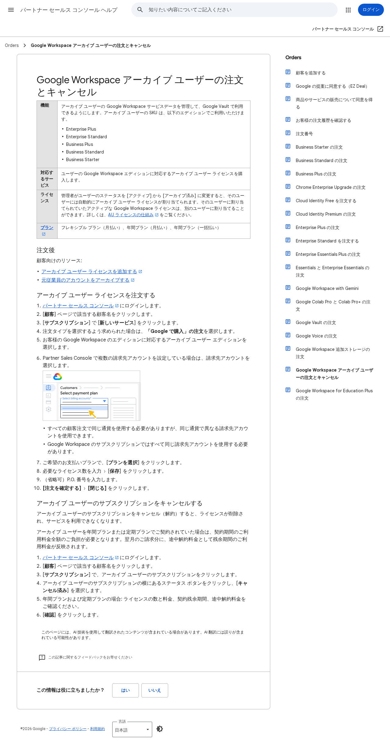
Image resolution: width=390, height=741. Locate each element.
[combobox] (243, 10)
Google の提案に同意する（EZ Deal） (333, 86)
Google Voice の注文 (316, 336)
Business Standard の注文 (321, 160)
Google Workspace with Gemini (327, 288)
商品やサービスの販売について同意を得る (334, 103)
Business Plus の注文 (316, 174)
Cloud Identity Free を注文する (326, 200)
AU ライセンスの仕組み (131, 214)
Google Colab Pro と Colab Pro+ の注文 (333, 305)
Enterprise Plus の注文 (317, 227)
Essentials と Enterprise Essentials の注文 (332, 271)
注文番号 (304, 133)
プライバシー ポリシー (68, 728)
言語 (122, 721)
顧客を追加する (311, 73)
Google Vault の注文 (316, 322)
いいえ (154, 690)
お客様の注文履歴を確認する (323, 120)
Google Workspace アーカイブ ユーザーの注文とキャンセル (334, 373)
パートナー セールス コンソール (78, 306)
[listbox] (132, 729)
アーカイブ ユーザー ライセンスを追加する (89, 272)
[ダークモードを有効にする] (159, 729)
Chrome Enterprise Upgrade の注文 (331, 187)
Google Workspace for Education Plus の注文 (334, 394)
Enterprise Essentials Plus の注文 (328, 254)
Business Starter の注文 (319, 147)
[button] (11, 9)
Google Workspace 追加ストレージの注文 (333, 353)
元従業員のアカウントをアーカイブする (85, 280)
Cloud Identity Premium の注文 (326, 214)
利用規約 (97, 728)
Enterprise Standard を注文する (327, 241)
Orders (293, 58)
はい (125, 690)
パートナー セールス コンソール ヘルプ (68, 10)
